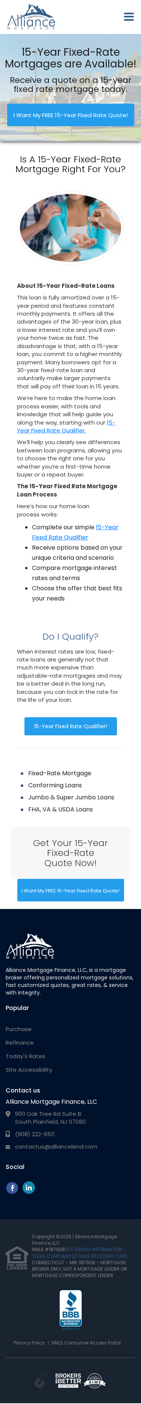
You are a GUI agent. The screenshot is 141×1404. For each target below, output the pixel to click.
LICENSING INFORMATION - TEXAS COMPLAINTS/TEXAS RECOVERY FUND (79, 1252)
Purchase (19, 1029)
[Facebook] (12, 1191)
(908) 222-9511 (35, 1134)
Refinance (20, 1043)
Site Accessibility (29, 1070)
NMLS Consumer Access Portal (86, 1343)
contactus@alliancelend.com (56, 1146)
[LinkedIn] (29, 1191)
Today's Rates (25, 1056)
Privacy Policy (29, 1343)
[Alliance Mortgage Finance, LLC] (30, 946)
